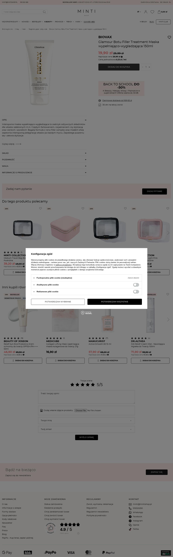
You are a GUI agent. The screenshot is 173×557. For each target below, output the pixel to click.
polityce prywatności (64, 265)
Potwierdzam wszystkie (114, 302)
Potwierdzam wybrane (58, 302)
